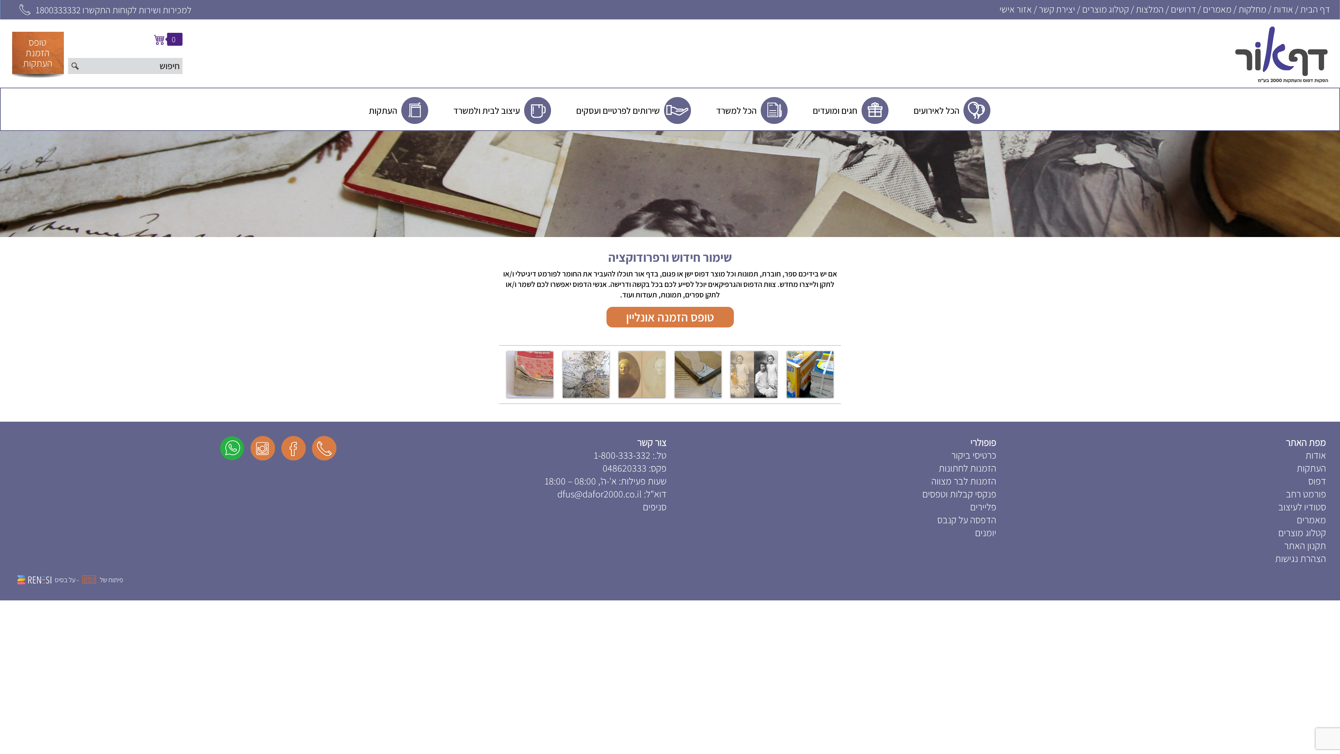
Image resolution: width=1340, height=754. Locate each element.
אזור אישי (1015, 9)
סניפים (655, 506)
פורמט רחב (1306, 493)
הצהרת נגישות (1300, 558)
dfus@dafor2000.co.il (599, 493)
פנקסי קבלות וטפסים (959, 493)
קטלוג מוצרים (1105, 9)
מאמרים (1217, 9)
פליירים (983, 506)
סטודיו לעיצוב (1302, 506)
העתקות (1311, 467)
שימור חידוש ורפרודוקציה (670, 257)
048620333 (625, 467)
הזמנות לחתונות (967, 467)
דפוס (1317, 480)
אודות (1283, 9)
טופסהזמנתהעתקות (37, 52)
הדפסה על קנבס (966, 519)
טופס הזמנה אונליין (670, 317)
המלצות (1150, 9)
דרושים (1183, 9)
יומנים (985, 532)
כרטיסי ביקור (973, 455)
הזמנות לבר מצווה (963, 480)
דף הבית (1315, 9)
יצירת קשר (1057, 9)
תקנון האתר (1305, 545)
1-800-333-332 (622, 455)
